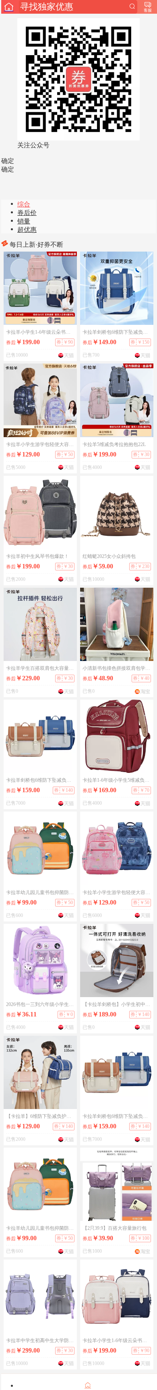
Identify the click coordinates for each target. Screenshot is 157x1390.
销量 (23, 221)
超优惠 (27, 229)
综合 (23, 204)
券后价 (27, 212)
